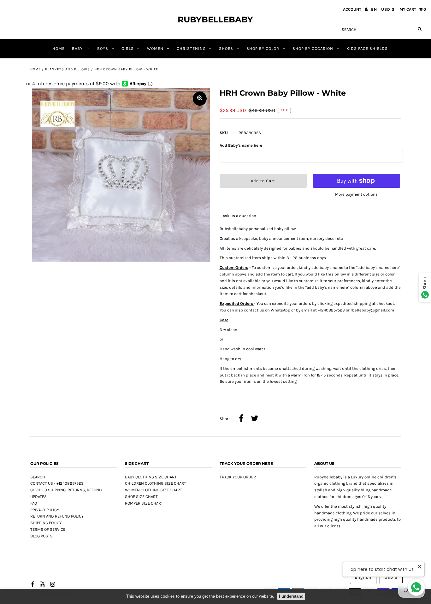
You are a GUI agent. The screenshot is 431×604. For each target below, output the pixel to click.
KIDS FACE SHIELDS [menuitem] (367, 48)
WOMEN (155, 48)
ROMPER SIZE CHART (144, 503)
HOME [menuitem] (58, 48)
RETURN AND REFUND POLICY (57, 516)
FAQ (33, 503)
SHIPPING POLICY (46, 522)
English (363, 577)
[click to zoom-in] (200, 99)
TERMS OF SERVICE (47, 529)
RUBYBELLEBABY (215, 20)
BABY (78, 48)
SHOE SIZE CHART (141, 496)
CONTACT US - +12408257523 (57, 483)
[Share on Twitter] (254, 419)
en (374, 9)
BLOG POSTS (41, 536)
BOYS (102, 48)
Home (35, 69)
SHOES (226, 48)
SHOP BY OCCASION (312, 48)
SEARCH (37, 477)
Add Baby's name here (241, 145)
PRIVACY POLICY (44, 509)
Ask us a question (239, 215)
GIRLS (127, 48)
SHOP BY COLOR (262, 48)
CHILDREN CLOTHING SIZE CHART (155, 483)
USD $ (388, 9)
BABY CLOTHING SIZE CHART (151, 477)
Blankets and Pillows (67, 69)
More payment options (356, 194)
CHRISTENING (191, 48)
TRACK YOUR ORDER (238, 477)
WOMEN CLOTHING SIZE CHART (153, 490)
